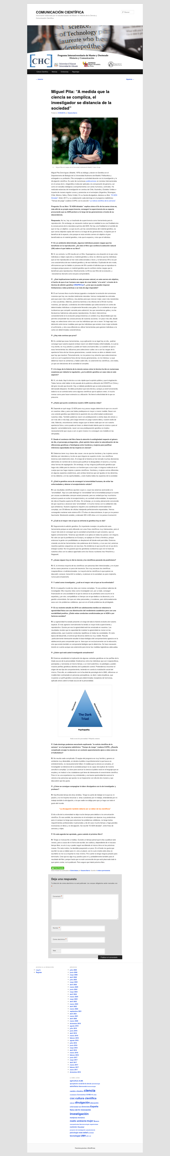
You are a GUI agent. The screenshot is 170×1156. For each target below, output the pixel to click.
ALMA (81, 1081)
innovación (86, 1109)
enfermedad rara (75, 1107)
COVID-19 (89, 1095)
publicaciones (91, 181)
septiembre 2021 (76, 1011)
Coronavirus (81, 1095)
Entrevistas (64, 72)
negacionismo (94, 1124)
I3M (76, 1110)
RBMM (81, 1133)
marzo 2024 (74, 996)
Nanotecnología (84, 1124)
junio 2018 (73, 1045)
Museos (96, 1121)
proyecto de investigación (78, 1130)
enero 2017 (74, 1069)
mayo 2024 (73, 992)
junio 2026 (73, 972)
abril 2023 (73, 1001)
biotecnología (91, 1086)
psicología (74, 1132)
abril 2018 (73, 1050)
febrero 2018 (74, 1055)
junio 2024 (73, 989)
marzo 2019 (74, 1035)
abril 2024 (73, 994)
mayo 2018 (73, 1048)
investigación (79, 1114)
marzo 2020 (74, 1021)
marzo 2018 (74, 1052)
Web (54, 950)
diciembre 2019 (75, 1023)
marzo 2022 (74, 1009)
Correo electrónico (59, 939)
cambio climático (76, 1091)
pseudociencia (90, 1130)
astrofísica (74, 1086)
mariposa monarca (77, 1117)
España (94, 1106)
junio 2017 (73, 1057)
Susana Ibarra (72, 113)
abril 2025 (73, 984)
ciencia (89, 1090)
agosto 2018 (74, 1040)
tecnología (75, 1135)
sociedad (91, 1133)
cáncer (72, 1103)
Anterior (39, 79)
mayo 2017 (73, 1060)
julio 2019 (73, 1028)
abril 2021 (73, 1014)
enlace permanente (103, 870)
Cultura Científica (42, 72)
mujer (90, 1120)
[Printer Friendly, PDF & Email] (57, 868)
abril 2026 (73, 977)
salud (85, 1132)
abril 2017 (73, 1062)
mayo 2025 (73, 982)
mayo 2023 (73, 999)
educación (94, 1103)
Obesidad (80, 1127)
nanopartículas (74, 1124)
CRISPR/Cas (79, 285)
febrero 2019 (74, 1038)
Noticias (54, 72)
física (72, 1110)
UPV (87, 1136)
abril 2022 (73, 1006)
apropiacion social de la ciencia (80, 1084)
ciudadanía (73, 1095)
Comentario (57, 896)
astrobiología (96, 1083)
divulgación (82, 1102)
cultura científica (85, 1098)
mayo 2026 (73, 975)
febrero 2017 (74, 1067)
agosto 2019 (74, 1026)
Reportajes (75, 72)
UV (90, 1136)
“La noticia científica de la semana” (102, 200)
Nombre (56, 928)
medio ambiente (78, 1120)
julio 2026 (73, 970)
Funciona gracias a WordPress (85, 1148)
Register (39, 972)
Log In (38, 970)
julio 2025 (73, 979)
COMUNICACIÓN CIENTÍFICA (60, 12)
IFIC (79, 1110)
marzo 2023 (74, 1004)
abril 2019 (73, 1033)
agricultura (74, 1081)
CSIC (72, 1098)
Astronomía (83, 1086)
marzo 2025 (74, 987)
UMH (83, 1135)
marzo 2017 (74, 1065)
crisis (94, 1095)
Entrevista (86, 1106)
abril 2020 (73, 1018)
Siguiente (130, 79)
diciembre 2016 (75, 1072)
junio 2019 (73, 1031)
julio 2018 (73, 1043)
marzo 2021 (74, 1016)
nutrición (73, 1127)
